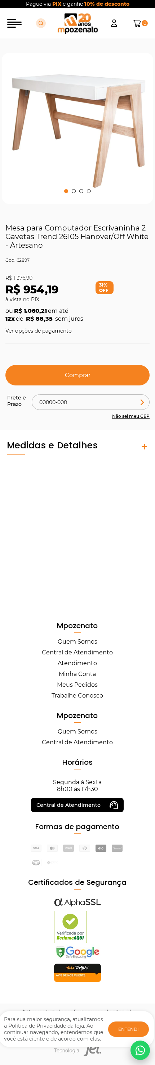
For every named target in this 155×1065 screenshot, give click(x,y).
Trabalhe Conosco (77, 695)
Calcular (142, 402)
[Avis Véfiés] (77, 980)
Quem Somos (77, 641)
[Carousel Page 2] (74, 191)
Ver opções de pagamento (38, 331)
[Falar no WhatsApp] (140, 1050)
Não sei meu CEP (131, 416)
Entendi (128, 1029)
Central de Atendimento (77, 652)
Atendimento (77, 663)
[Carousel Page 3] (81, 191)
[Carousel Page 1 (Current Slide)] (66, 191)
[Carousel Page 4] (89, 191)
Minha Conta (77, 674)
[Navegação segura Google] (77, 958)
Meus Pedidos (77, 684)
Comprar (77, 375)
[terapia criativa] (77, 23)
